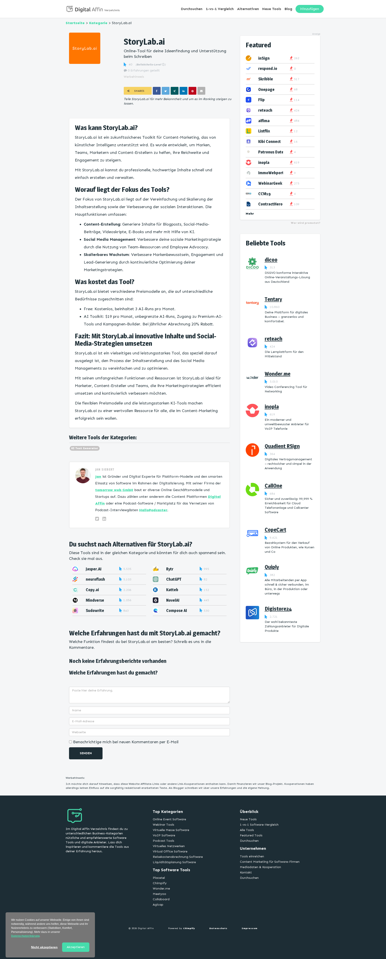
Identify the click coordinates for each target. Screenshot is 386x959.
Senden (86, 753)
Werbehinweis (134, 77)
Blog (288, 9)
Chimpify (160, 883)
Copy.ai (92, 589)
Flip (261, 99)
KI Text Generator (84, 448)
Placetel (159, 878)
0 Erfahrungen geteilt (143, 70)
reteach (265, 110)
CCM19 (264, 193)
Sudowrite (95, 610)
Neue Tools (271, 9)
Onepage (266, 89)
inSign (264, 58)
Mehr (250, 214)
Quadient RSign (282, 446)
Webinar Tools (163, 825)
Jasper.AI (93, 569)
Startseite (75, 23)
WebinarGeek (270, 183)
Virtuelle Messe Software (171, 830)
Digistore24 (278, 608)
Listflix (264, 131)
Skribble (265, 79)
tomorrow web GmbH (114, 490)
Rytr (169, 569)
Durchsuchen (191, 9)
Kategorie (98, 23)
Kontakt (246, 872)
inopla (263, 162)
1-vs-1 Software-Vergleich (259, 825)
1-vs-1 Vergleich (220, 9)
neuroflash (95, 579)
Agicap (158, 905)
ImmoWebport (271, 172)
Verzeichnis (112, 10)
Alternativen (248, 9)
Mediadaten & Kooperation (260, 867)
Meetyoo (159, 894)
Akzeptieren (76, 947)
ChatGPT (173, 579)
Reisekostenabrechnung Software (178, 857)
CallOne (273, 485)
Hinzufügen (309, 9)
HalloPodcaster (153, 510)
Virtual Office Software (170, 851)
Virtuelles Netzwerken (169, 846)
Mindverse (95, 600)
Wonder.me (277, 374)
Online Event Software (169, 819)
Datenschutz (218, 928)
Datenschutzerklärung (25, 936)
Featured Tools (251, 835)
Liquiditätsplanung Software (174, 862)
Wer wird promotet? (305, 222)
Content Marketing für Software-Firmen (270, 862)
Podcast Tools (163, 841)
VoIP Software (164, 835)
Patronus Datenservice (278, 152)
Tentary (273, 299)
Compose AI (176, 610)
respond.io (267, 68)
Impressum (249, 928)
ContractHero (270, 204)
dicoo (271, 259)
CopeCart (275, 529)
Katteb (172, 589)
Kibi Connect (269, 141)
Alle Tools (247, 830)
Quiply (272, 567)
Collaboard (161, 899)
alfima (264, 120)
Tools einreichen (252, 856)
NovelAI (172, 600)
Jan (98, 476)
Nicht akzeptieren (44, 947)
